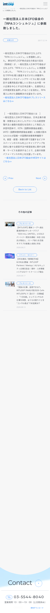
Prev (10, 178)
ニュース (12, 8)
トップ (5, 8)
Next (38, 178)
